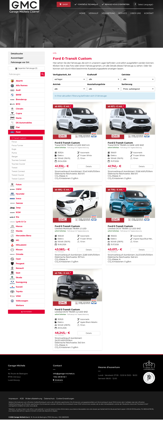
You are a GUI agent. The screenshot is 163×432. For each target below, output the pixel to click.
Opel (18, 259)
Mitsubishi (20, 245)
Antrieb (56, 84)
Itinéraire (59, 380)
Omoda (19, 254)
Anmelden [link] (27, 312)
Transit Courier (18, 175)
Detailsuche (17, 54)
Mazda (18, 231)
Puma (14, 153)
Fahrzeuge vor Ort (20, 62)
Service (122, 13)
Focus (14, 142)
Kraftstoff (92, 75)
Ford (17, 132)
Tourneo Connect (19, 160)
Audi (18, 90)
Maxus (18, 226)
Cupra (18, 113)
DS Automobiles (23, 123)
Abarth (19, 81)
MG (17, 240)
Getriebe (126, 75)
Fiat (17, 127)
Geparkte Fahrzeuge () (27, 68)
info (54, 53)
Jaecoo (19, 203)
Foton (18, 184)
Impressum (13, 399)
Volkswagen (21, 301)
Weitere (19, 305)
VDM (18, 296)
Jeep (18, 208)
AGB (22, 399)
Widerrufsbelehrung (33, 399)
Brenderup (21, 99)
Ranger (15, 156)
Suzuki (19, 287)
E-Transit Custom (19, 138)
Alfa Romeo (21, 85)
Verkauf (93, 13)
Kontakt (148, 13)
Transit (14, 168)
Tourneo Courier (18, 164)
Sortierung (127, 84)
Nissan (19, 249)
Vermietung (108, 13)
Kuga (14, 149)
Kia (17, 217)
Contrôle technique (88, 4)
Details (89, 166)
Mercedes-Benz (23, 235)
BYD (17, 104)
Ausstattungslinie (96, 84)
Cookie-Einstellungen (65, 399)
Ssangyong (21, 282)
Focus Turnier (17, 145)
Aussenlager (17, 58)
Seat (17, 273)
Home (82, 13)
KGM (18, 212)
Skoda (18, 277)
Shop (65, 4)
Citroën (19, 109)
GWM (18, 189)
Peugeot (19, 263)
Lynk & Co (20, 222)
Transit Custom (18, 179)
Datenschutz (49, 399)
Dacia (18, 118)
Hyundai (19, 194)
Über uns (135, 13)
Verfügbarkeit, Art (62, 75)
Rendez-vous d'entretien (117, 4)
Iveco (18, 198)
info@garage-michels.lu (64, 373)
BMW (18, 95)
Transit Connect (18, 171)
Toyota (19, 291)
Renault (19, 268)
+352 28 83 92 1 (60, 377)
